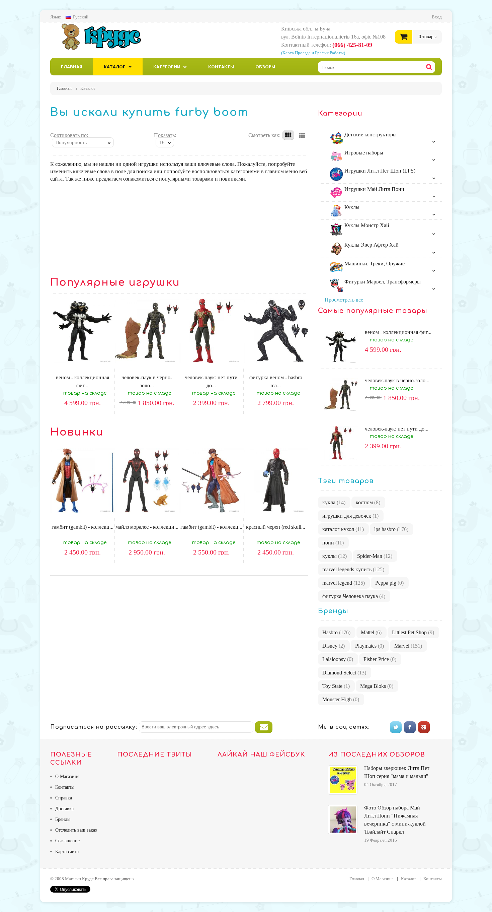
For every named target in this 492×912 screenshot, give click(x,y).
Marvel (408, 646)
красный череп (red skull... (275, 527)
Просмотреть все (344, 300)
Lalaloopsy (337, 659)
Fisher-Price (379, 659)
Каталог (115, 67)
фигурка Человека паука (353, 596)
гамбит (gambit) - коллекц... (82, 527)
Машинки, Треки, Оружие (374, 263)
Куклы (351, 207)
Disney (333, 646)
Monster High (340, 699)
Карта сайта (67, 851)
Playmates (369, 646)
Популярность (71, 142)
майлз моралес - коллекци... (146, 527)
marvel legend (343, 583)
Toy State (336, 686)
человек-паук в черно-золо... (397, 380)
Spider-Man (374, 556)
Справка (63, 797)
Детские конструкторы (370, 134)
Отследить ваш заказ (76, 830)
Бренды (62, 819)
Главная (71, 67)
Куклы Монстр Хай (366, 225)
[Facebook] (410, 727)
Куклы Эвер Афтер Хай (371, 245)
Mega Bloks (376, 686)
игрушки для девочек (350, 516)
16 (162, 142)
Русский (80, 16)
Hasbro (336, 632)
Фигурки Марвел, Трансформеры (382, 281)
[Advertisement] (179, 229)
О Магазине (67, 776)
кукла (333, 502)
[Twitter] (396, 727)
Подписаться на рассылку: (93, 727)
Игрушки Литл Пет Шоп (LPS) (379, 171)
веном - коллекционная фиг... (398, 332)
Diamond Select (344, 672)
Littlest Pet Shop (413, 632)
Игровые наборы (363, 152)
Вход (437, 16)
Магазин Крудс (107, 36)
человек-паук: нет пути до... (396, 429)
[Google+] (424, 727)
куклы (334, 556)
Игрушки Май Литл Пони (373, 189)
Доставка (64, 808)
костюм (368, 502)
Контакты (221, 67)
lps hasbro (391, 529)
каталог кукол (343, 529)
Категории (166, 67)
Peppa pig (389, 583)
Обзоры (265, 67)
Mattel (371, 632)
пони (333, 542)
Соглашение (67, 840)
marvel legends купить (353, 569)
